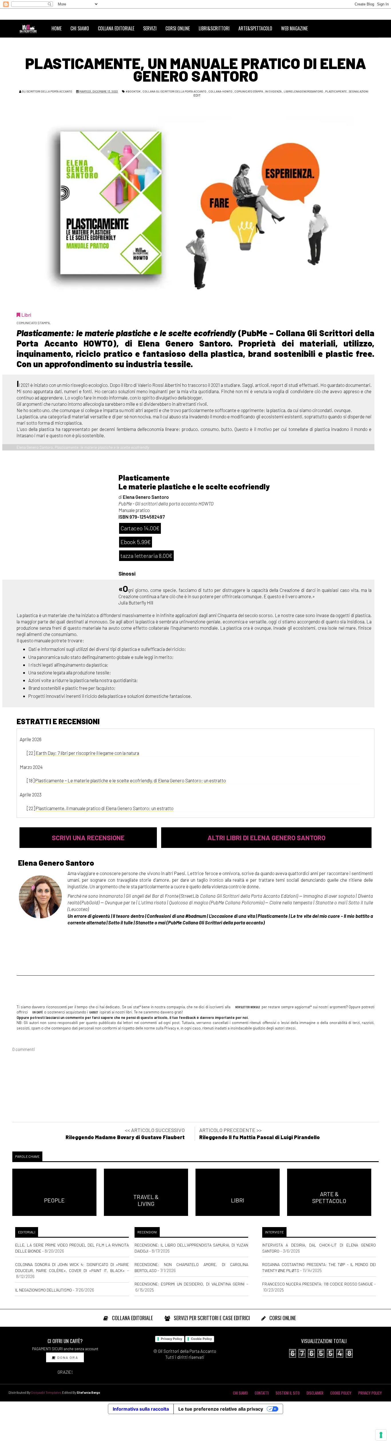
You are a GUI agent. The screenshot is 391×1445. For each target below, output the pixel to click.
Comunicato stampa (248, 91)
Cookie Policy (201, 1339)
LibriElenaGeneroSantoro (303, 91)
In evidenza (273, 91)
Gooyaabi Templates (46, 1392)
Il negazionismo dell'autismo (43, 1289)
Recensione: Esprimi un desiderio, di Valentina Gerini (189, 1283)
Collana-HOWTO (220, 91)
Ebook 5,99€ (136, 541)
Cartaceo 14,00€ (140, 528)
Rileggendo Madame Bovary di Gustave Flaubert (125, 1137)
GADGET (93, 1012)
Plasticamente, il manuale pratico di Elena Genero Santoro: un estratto (104, 808)
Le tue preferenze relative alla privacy (220, 1409)
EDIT (197, 95)
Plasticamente (336, 91)
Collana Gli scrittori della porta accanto (174, 91)
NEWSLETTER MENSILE (247, 1007)
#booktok (133, 91)
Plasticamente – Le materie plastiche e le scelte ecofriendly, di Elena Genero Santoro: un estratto (130, 780)
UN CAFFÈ (37, 1012)
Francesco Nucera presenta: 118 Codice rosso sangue (317, 1283)
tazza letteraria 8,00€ (146, 555)
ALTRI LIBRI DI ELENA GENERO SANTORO (266, 838)
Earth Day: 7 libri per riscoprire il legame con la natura (87, 753)
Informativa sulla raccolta (141, 1409)
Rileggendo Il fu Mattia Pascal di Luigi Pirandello (259, 1137)
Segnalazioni (358, 91)
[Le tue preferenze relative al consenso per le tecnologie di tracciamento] (381, 1435)
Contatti (262, 1393)
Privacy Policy (171, 1339)
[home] (30, 28)
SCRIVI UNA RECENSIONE (88, 838)
